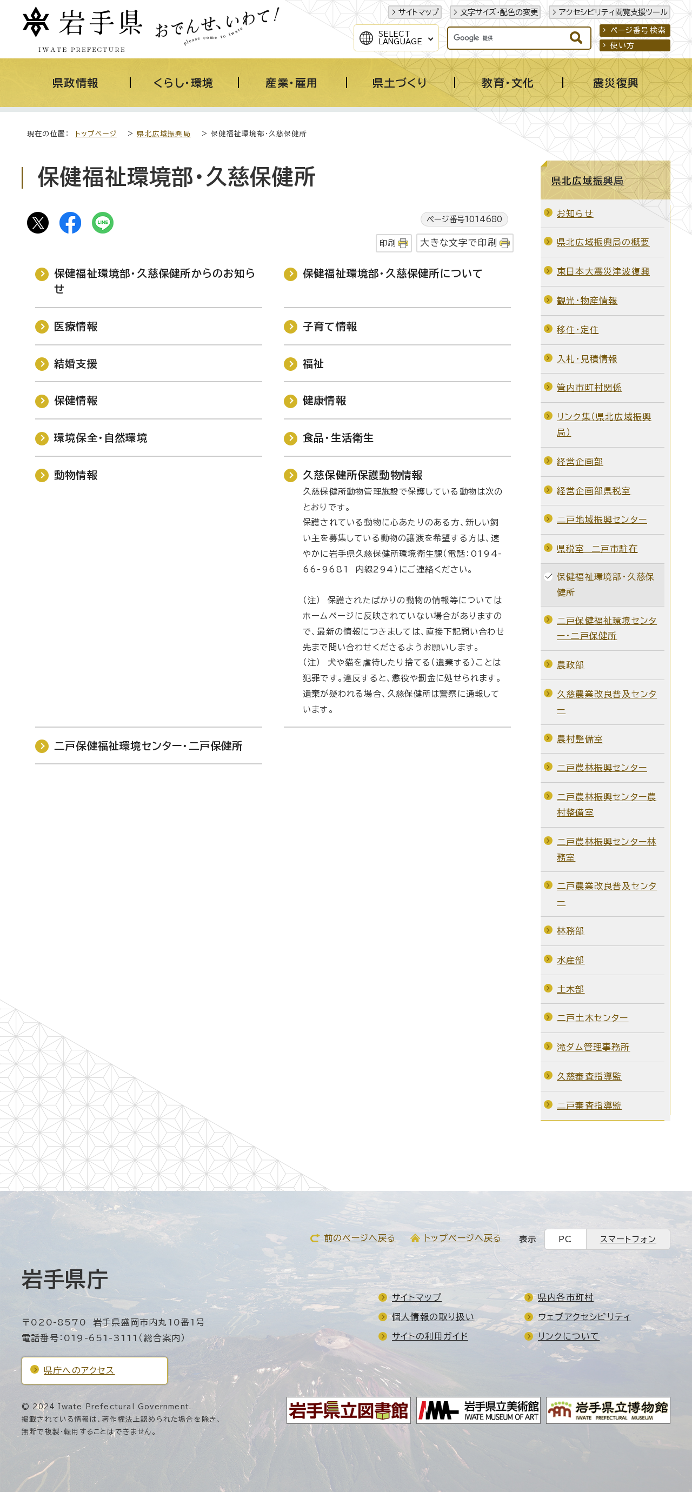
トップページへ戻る (463, 1238)
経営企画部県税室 (594, 491)
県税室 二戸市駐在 (597, 548)
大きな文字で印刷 (458, 242)
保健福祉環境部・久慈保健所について (393, 273)
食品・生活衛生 (338, 437)
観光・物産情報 (587, 300)
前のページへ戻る (360, 1238)
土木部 (571, 989)
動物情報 (76, 475)
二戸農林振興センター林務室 (606, 849)
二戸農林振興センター (602, 767)
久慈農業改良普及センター (607, 702)
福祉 (313, 363)
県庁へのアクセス (79, 1370)
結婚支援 (76, 363)
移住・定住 (578, 329)
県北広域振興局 (163, 133)
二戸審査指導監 (589, 1105)
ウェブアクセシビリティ (584, 1317)
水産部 (571, 960)
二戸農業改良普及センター (607, 894)
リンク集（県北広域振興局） (604, 424)
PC (565, 1239)
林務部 (571, 931)
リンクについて (569, 1336)
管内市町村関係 (589, 387)
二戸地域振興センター (602, 519)
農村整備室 (580, 739)
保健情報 (76, 400)
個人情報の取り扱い (433, 1317)
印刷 (388, 243)
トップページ (96, 133)
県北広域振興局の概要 (603, 242)
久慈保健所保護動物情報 (363, 475)
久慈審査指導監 (589, 1076)
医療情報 (76, 326)
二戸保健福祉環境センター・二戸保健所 (148, 746)
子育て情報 (330, 326)
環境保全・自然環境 (101, 437)
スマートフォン (628, 1239)
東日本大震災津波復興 (603, 271)
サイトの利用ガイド (430, 1336)
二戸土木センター (593, 1018)
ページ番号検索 (638, 30)
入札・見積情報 (587, 359)
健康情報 (325, 400)
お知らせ (575, 213)
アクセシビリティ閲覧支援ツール (613, 12)
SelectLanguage (400, 37)
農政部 (571, 665)
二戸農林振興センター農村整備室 (606, 804)
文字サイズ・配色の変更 (499, 12)
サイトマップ (418, 12)
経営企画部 (580, 461)
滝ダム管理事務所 (593, 1047)
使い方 (622, 45)
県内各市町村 (566, 1297)
